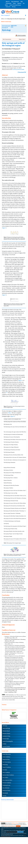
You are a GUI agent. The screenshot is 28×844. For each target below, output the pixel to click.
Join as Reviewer (6, 788)
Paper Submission (15, 1)
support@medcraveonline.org (11, 831)
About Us (8, 1)
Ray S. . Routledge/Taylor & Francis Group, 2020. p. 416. (15, 689)
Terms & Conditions (7, 767)
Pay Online (5, 769)
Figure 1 (4, 228)
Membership (5, 764)
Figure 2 (4, 295)
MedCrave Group (15, 823)
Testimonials (8, 3)
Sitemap (13, 6)
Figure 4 (13, 416)
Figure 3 (20, 380)
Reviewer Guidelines (7, 782)
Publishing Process (6, 785)
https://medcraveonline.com (10, 826)
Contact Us (8, 6)
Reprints (19, 3)
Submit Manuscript (7, 754)
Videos (14, 3)
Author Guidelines (6, 757)
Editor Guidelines (6, 772)
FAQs (22, 1)
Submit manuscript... (6, 21)
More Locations (20, 831)
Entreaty (4, 795)
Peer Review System (7, 762)
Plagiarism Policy (6, 759)
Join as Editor (5, 777)
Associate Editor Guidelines (8, 775)
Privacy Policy (8, 836)
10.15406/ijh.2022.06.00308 (18, 69)
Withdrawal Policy (6, 790)
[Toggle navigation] (25, 15)
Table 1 (9, 412)
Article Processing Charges (15, 5)
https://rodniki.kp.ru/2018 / (11, 692)
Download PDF (22, 72)
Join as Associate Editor (7, 780)
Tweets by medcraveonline (7, 799)
